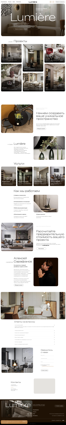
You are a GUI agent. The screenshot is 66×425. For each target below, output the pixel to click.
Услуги (9, 1)
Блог (14, 1)
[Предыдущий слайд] (3, 306)
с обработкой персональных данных (48, 366)
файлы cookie (9, 421)
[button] (60, 2)
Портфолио (4, 1)
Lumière (33, 2)
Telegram (12, 387)
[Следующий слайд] (63, 306)
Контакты (18, 1)
